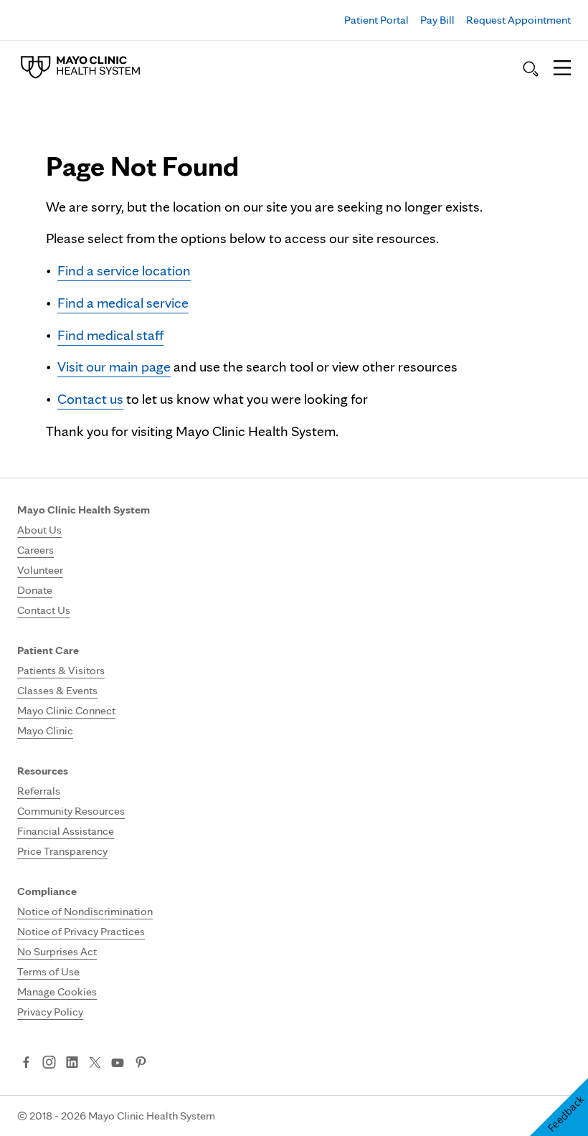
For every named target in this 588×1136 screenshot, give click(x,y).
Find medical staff (110, 335)
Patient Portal (376, 20)
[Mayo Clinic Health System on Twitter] (95, 1064)
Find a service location (124, 270)
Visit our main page (114, 366)
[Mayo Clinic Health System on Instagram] (49, 1063)
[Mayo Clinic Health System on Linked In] (72, 1063)
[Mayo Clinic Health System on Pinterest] (141, 1063)
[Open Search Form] (530, 68)
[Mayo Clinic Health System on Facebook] (26, 1064)
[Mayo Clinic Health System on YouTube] (117, 1063)
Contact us (90, 398)
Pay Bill (437, 20)
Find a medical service (123, 302)
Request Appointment (518, 20)
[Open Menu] (562, 68)
